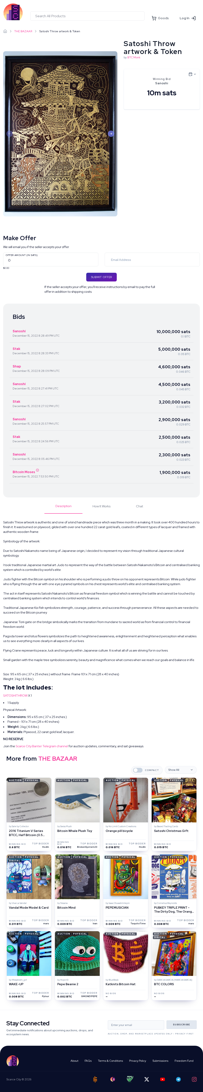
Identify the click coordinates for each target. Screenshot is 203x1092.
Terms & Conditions (110, 1061)
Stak (16, 349)
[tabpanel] (101, 634)
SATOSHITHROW (15, 695)
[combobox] (87, 16)
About (74, 1061)
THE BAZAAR (23, 31)
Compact (152, 770)
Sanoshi (19, 331)
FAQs (88, 1061)
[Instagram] (194, 1079)
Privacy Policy (137, 1061)
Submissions (160, 1061)
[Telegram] (178, 1079)
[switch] (138, 770)
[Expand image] (60, 133)
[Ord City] (112, 1079)
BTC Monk (133, 57)
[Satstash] (95, 1079)
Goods (163, 18)
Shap (17, 366)
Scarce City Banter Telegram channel (42, 746)
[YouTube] (162, 1079)
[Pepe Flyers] (130, 1079)
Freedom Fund (184, 1061)
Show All (173, 770)
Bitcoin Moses (24, 472)
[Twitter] (146, 1079)
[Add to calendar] (192, 74)
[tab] (63, 509)
